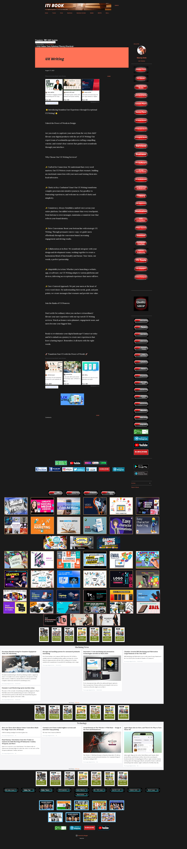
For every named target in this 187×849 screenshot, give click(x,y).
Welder (92, 13)
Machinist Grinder (81, 13)
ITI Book (54, 5)
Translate (50, 44)
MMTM (99, 13)
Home (46, 13)
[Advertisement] (93, 28)
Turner (54, 13)
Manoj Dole (141, 57)
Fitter (61, 13)
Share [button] (109, 76)
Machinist (69, 13)
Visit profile (141, 61)
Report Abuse (135, 487)
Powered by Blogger (83, 835)
